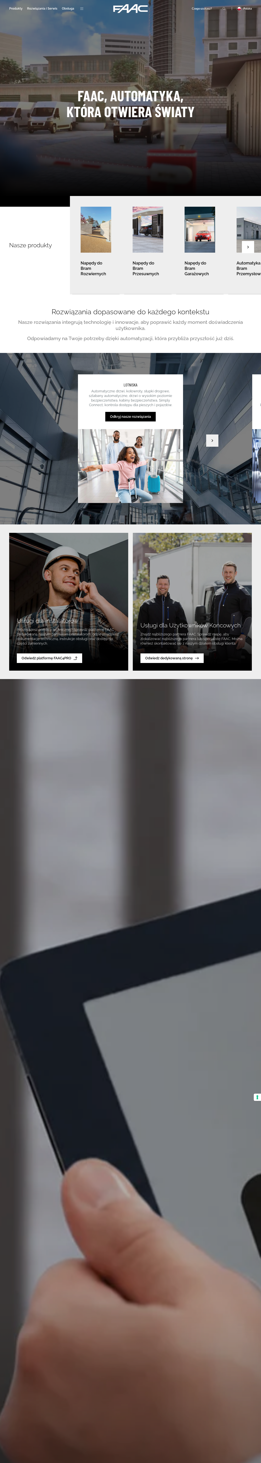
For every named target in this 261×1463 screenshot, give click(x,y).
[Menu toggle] (82, 9)
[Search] (224, 9)
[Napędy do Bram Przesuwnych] (148, 245)
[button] (248, 247)
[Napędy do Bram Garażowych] (200, 245)
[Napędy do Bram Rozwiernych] (96, 245)
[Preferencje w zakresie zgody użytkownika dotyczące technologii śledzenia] (257, 1097)
